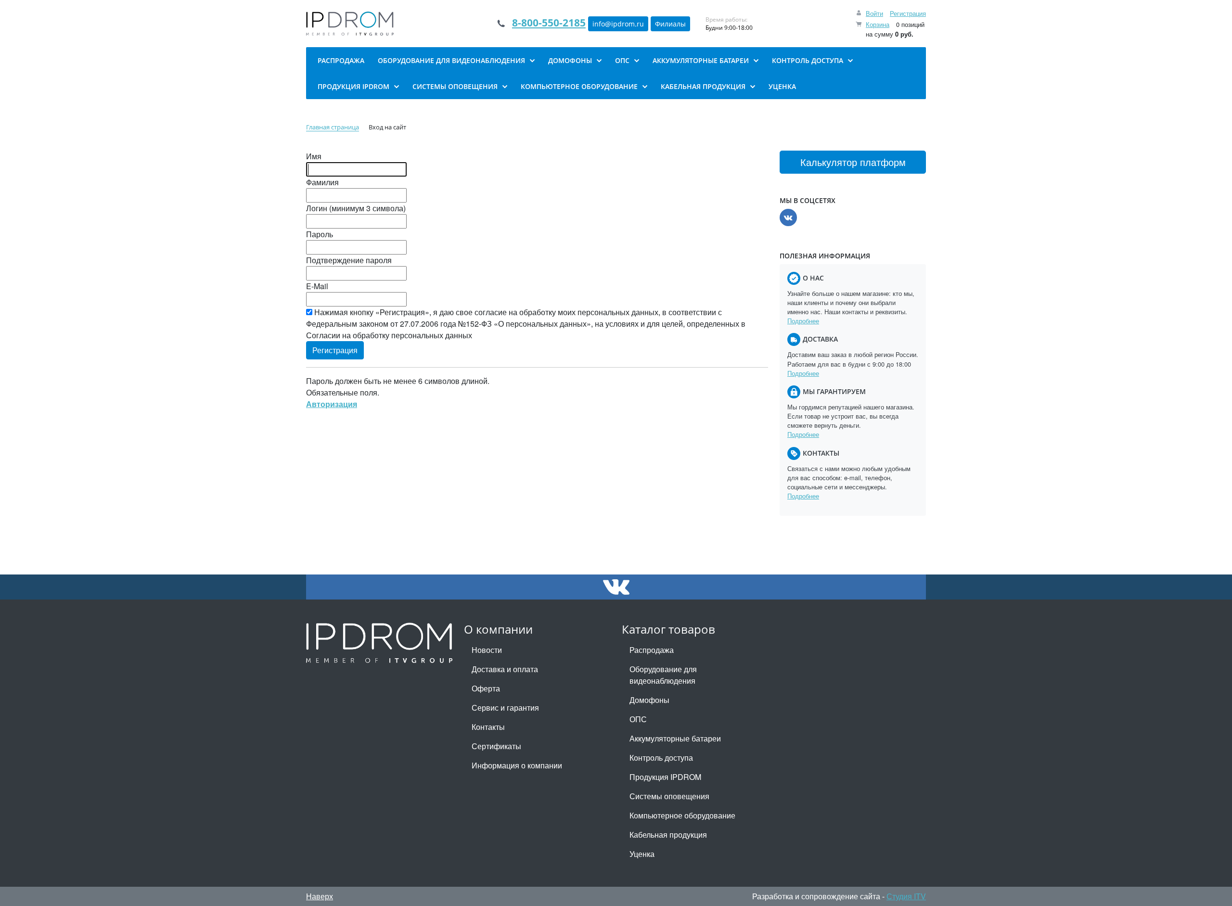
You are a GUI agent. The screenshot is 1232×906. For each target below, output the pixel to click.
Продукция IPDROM (665, 776)
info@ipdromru (618, 23)
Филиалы (670, 23)
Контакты (488, 726)
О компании (498, 629)
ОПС (638, 719)
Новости (487, 649)
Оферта (486, 688)
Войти (874, 13)
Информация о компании (517, 765)
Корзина (877, 24)
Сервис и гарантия (505, 707)
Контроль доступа (661, 757)
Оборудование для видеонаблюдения (663, 675)
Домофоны (649, 699)
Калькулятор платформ (853, 162)
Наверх (319, 896)
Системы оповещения (669, 796)
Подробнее (803, 320)
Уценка (641, 853)
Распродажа (651, 649)
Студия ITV (906, 896)
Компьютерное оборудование (682, 815)
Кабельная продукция (668, 834)
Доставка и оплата (505, 669)
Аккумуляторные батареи (675, 738)
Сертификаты (496, 746)
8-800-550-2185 (549, 22)
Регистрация (908, 13)
